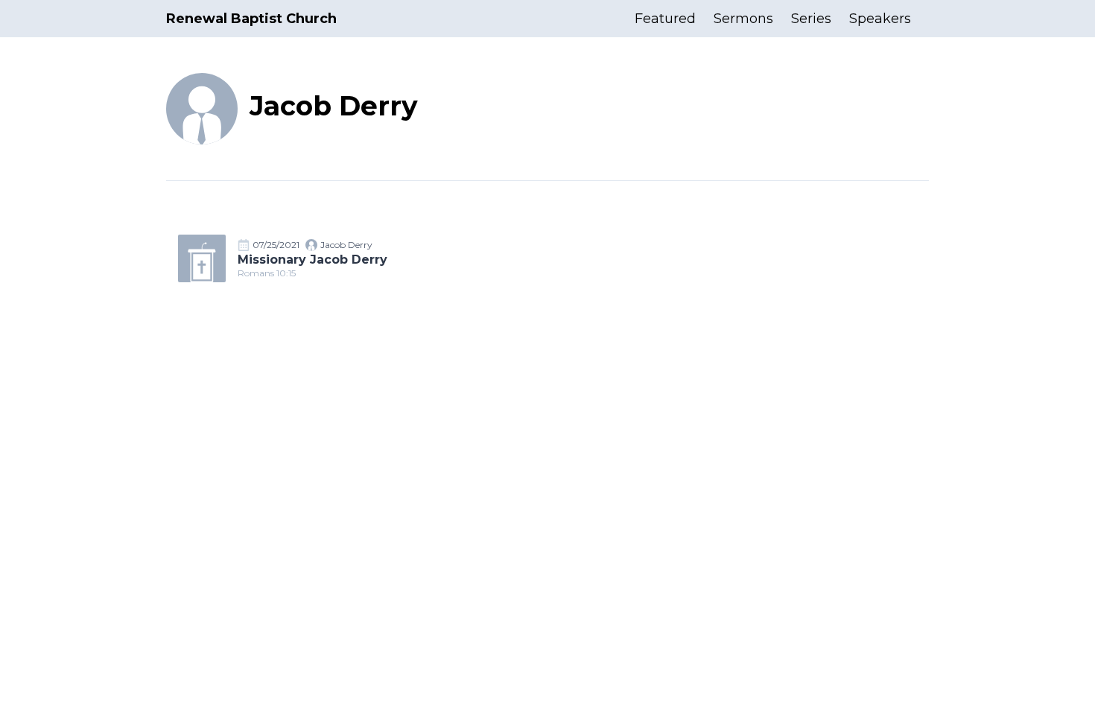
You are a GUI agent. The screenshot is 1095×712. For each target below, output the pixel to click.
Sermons (743, 18)
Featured (665, 18)
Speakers (880, 18)
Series (811, 18)
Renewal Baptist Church (251, 18)
